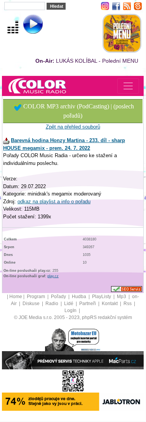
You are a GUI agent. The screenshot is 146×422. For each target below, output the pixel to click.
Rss (128, 303)
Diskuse (32, 303)
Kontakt (110, 303)
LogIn (71, 310)
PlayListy (102, 296)
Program (36, 296)
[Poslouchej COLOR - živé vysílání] (27, 25)
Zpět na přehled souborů (73, 127)
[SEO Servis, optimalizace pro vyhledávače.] (126, 288)
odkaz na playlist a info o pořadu (53, 201)
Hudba (79, 296)
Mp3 (122, 296)
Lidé (69, 303)
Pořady (59, 296)
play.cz (53, 276)
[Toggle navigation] (128, 86)
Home (15, 296)
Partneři (88, 303)
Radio (52, 303)
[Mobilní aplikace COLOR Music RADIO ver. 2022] (73, 380)
